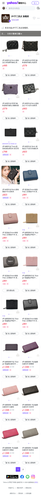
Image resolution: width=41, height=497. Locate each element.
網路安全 (13, 493)
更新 (36, 482)
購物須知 (28, 488)
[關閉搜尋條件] (6, 8)
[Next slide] (18, 46)
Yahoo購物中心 (16, 3)
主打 (3, 33)
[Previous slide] (2, 46)
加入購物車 (12, 75)
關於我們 (20, 488)
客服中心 (11, 488)
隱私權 (20, 493)
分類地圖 (28, 493)
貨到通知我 (10, 290)
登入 (35, 3)
